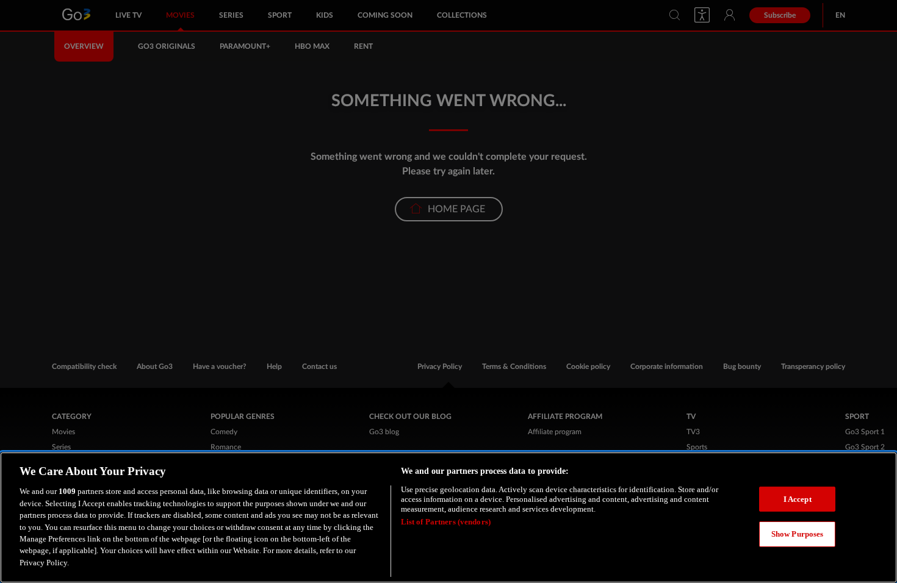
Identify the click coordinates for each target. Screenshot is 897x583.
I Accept (798, 499)
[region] (448, 517)
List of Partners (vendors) (446, 521)
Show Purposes (797, 533)
